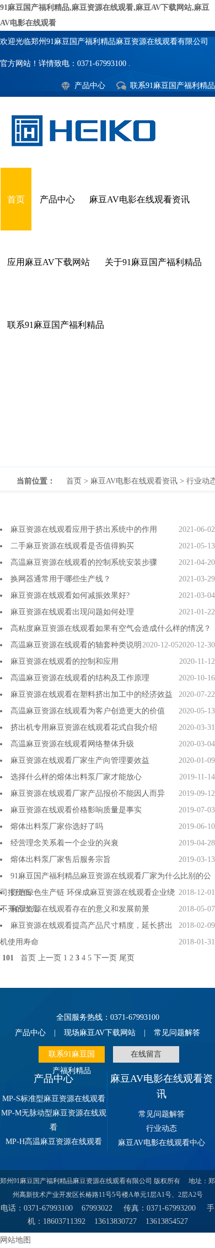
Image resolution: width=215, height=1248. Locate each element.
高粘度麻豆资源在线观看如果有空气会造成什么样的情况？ (110, 628)
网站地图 (15, 1240)
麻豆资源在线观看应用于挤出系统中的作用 (83, 529)
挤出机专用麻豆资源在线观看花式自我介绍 (83, 727)
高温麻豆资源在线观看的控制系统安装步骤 (83, 562)
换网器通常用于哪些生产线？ (60, 579)
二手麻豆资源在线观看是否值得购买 (72, 546)
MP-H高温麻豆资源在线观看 (54, 1141)
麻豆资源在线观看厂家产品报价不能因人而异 (87, 793)
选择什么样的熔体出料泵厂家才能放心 (76, 777)
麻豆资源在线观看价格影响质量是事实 (76, 810)
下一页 (105, 958)
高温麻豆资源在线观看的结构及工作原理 (79, 678)
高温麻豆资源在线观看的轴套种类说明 (76, 645)
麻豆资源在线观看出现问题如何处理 (72, 612)
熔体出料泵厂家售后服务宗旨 (60, 859)
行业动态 (107, 411)
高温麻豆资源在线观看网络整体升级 (72, 744)
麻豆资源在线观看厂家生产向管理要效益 (79, 760)
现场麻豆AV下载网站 (100, 1033)
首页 (16, 199)
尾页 (127, 958)
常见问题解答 (177, 1033)
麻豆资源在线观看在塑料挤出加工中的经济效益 (91, 694)
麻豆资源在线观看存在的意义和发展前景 (79, 909)
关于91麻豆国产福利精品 (153, 262)
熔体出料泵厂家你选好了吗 (56, 826)
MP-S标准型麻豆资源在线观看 (53, 1099)
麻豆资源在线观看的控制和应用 (64, 661)
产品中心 (89, 85)
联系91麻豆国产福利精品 (172, 85)
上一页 (49, 958)
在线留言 (146, 1054)
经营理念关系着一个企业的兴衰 (64, 843)
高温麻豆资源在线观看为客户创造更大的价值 (87, 711)
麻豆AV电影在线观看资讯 (139, 199)
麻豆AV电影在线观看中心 (161, 1143)
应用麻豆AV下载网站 (48, 262)
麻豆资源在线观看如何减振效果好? (70, 595)
